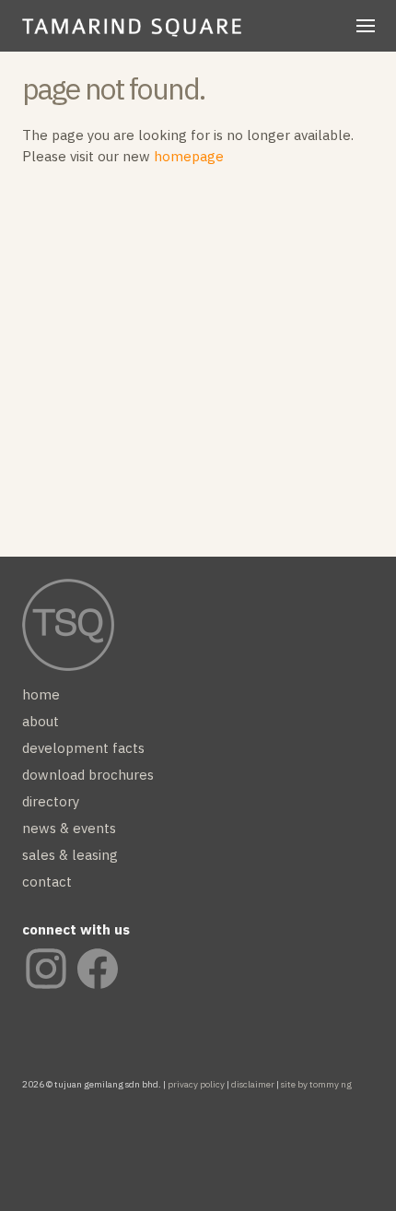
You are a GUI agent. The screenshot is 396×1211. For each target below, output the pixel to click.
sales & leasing (70, 855)
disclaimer (252, 1084)
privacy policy (196, 1084)
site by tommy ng (316, 1084)
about (40, 721)
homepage (189, 156)
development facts (83, 748)
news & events (69, 828)
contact (47, 881)
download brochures (88, 774)
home (61, 34)
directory (50, 801)
